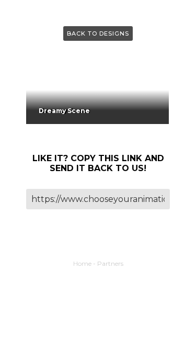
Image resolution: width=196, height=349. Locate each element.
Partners (110, 263)
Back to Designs (98, 33)
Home (82, 263)
